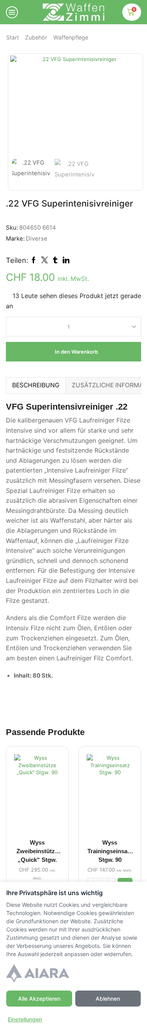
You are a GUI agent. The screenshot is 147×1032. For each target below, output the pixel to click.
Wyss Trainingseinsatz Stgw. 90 (109, 851)
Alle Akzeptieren (39, 998)
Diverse (36, 238)
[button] (20, 107)
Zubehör (36, 37)
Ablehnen (108, 998)
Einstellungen (25, 1019)
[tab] (35, 385)
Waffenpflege (70, 37)
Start (12, 37)
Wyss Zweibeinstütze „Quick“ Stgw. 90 (37, 853)
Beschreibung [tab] (36, 385)
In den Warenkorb (76, 352)
